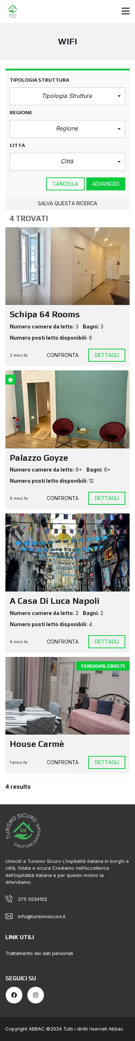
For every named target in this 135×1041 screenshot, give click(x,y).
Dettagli (107, 355)
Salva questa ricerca (68, 203)
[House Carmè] (67, 696)
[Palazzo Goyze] (67, 409)
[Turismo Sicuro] (10, 11)
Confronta (62, 355)
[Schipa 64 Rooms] (67, 266)
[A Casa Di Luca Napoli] (67, 552)
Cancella (65, 184)
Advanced (106, 184)
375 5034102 (32, 899)
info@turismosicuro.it (42, 916)
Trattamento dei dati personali (39, 953)
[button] (67, 96)
